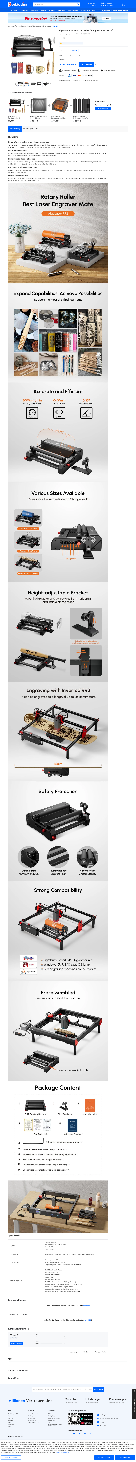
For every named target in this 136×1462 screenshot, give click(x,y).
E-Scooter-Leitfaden (88, 10)
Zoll (49, 1422)
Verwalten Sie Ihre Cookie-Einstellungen (55, 1424)
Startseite (11, 26)
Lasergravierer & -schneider (42, 26)
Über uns (10, 1416)
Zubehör (55, 26)
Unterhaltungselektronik (24, 26)
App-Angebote (73, 10)
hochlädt (86, 1306)
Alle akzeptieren (104, 1458)
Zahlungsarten (32, 1416)
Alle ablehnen (125, 1458)
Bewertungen (28, 129)
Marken (43, 10)
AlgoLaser (68, 34)
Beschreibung (15, 129)
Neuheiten (24, 10)
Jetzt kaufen (86, 64)
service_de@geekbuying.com (109, 1418)
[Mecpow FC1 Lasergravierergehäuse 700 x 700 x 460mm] (60, 105)
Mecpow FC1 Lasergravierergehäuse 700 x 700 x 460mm (58, 117)
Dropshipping (32, 1420)
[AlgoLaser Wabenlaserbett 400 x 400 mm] (38, 105)
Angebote (52, 10)
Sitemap (10, 1426)
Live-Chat (103, 1425)
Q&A (38, 129)
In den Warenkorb (68, 64)
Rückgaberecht (52, 1416)
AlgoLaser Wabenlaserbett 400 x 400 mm (38, 117)
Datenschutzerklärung (63, 1452)
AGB (49, 1414)
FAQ (9, 1422)
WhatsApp (103, 1415)
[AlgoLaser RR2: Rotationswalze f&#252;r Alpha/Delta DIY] (20, 84)
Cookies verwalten (11, 1458)
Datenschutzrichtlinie (54, 1418)
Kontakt (10, 1418)
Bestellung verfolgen (14, 1414)
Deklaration (51, 1420)
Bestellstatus (11, 1424)
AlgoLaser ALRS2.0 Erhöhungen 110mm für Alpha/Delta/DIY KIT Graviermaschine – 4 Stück (81, 117)
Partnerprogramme (33, 1422)
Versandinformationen (34, 1414)
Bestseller (34, 10)
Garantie (10, 1420)
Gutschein (61, 10)
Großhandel (31, 1418)
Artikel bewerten (16, 1343)
